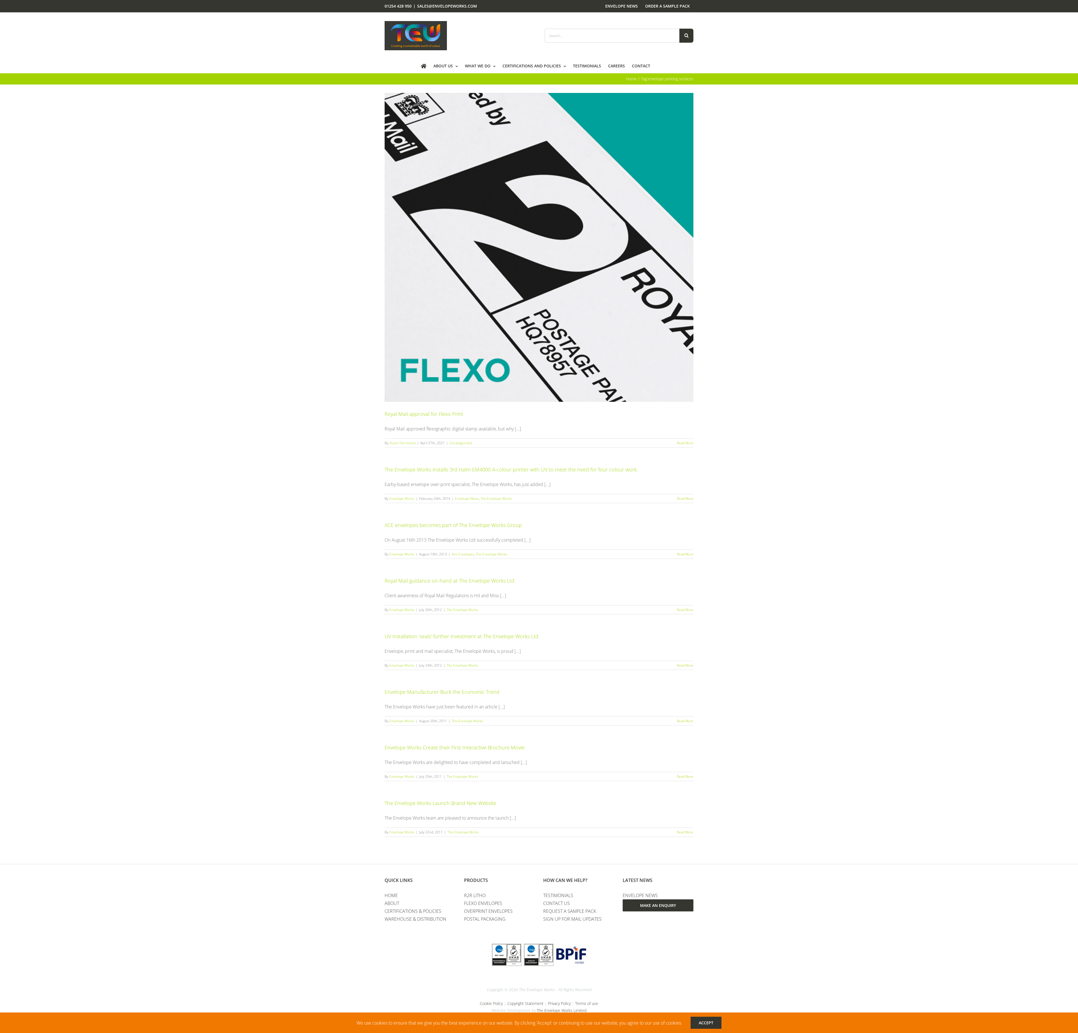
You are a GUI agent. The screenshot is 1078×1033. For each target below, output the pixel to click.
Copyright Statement (525, 1003)
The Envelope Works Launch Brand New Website (440, 803)
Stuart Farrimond (402, 443)
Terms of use (586, 1003)
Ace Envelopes (463, 554)
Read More (685, 443)
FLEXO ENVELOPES (483, 903)
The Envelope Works (496, 498)
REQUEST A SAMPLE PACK (569, 911)
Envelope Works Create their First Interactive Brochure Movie (455, 747)
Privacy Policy (559, 1003)
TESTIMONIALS (558, 895)
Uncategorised (460, 443)
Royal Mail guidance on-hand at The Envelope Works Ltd (449, 580)
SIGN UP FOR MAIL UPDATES (572, 919)
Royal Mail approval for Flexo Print (424, 414)
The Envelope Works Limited (561, 1010)
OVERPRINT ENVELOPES (488, 911)
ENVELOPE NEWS (640, 895)
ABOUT (392, 903)
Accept (706, 1022)
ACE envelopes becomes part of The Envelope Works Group (453, 525)
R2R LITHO (475, 895)
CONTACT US (556, 903)
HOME (391, 895)
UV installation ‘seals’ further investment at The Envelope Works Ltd (461, 636)
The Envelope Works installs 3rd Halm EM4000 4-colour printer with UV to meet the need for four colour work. (511, 469)
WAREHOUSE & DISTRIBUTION (415, 919)
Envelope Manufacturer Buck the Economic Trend (442, 691)
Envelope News (467, 498)
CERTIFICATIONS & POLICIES (413, 911)
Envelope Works (401, 498)
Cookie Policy (491, 1003)
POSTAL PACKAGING (485, 919)
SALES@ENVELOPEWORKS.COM (447, 6)
